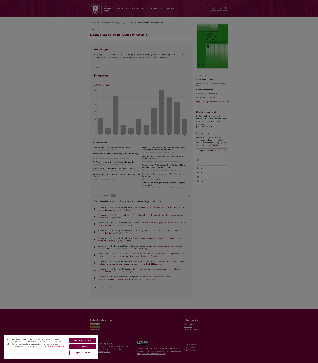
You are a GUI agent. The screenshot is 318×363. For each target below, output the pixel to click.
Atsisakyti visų (82, 346)
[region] (51, 347)
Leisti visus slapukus (82, 340)
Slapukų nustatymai (83, 353)
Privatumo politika (56, 346)
